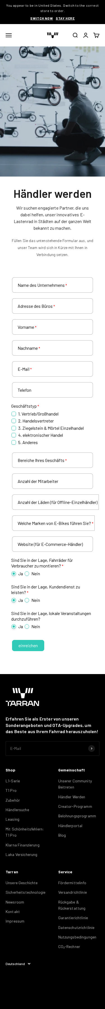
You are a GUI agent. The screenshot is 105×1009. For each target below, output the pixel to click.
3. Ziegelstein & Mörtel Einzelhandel (51, 428)
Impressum (15, 921)
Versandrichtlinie (72, 892)
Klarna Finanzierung (22, 845)
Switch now (41, 18)
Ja (20, 573)
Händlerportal (70, 825)
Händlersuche (17, 809)
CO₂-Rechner (69, 946)
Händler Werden (71, 796)
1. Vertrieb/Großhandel (38, 413)
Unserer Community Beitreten (75, 783)
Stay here (65, 18)
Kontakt (13, 911)
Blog (62, 835)
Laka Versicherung (21, 854)
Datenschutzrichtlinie (76, 927)
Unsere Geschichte (22, 882)
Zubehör (13, 800)
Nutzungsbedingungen (77, 937)
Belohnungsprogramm (77, 815)
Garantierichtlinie (73, 917)
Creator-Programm (75, 806)
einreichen (28, 645)
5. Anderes (28, 442)
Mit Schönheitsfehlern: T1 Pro (25, 832)
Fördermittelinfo (72, 882)
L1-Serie (13, 780)
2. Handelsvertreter (36, 420)
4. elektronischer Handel (40, 435)
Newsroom (15, 902)
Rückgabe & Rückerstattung (72, 905)
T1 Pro (11, 790)
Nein (35, 573)
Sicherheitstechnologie (25, 892)
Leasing (12, 819)
